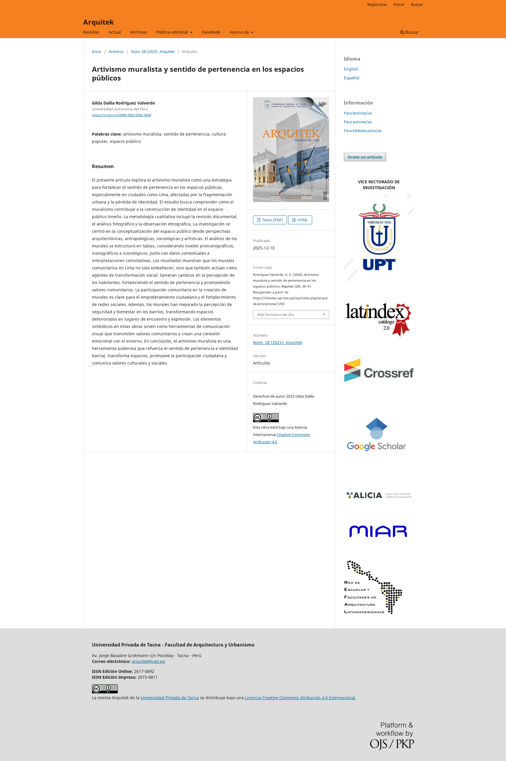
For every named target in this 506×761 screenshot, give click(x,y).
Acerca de (240, 32)
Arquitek (98, 22)
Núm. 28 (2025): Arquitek (153, 51)
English (351, 69)
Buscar (411, 32)
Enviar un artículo (365, 157)
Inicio (96, 51)
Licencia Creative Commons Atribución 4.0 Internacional (300, 697)
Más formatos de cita (275, 314)
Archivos (138, 32)
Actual (115, 32)
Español (351, 78)
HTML (302, 220)
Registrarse (377, 4)
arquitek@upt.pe (148, 661)
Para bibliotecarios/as (363, 130)
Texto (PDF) (272, 220)
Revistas (91, 32)
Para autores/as (358, 121)
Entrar (399, 4)
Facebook (211, 32)
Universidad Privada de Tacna (170, 697)
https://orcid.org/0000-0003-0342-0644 (121, 115)
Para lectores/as (358, 113)
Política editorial (172, 32)
